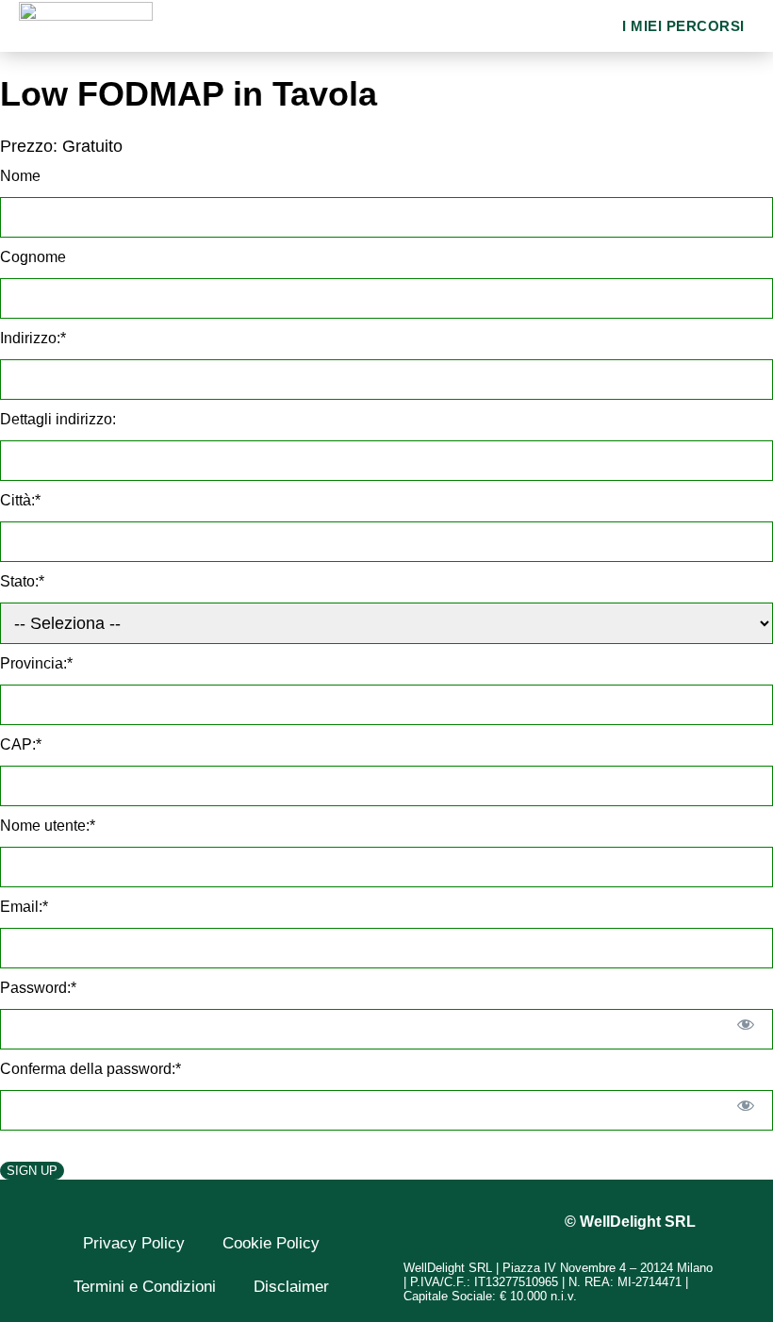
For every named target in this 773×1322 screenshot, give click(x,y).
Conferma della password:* (90, 1069)
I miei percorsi (683, 26)
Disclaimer (291, 1287)
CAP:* (20, 744)
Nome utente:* (47, 826)
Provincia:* (36, 663)
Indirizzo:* (33, 338)
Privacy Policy (134, 1243)
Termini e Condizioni (145, 1287)
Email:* (24, 907)
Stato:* (22, 581)
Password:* (38, 988)
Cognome (33, 257)
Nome (20, 176)
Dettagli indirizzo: (58, 419)
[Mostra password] (746, 1023)
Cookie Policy (271, 1243)
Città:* (20, 500)
